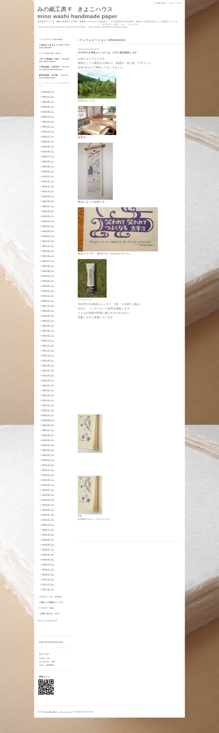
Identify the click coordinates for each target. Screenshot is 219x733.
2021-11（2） (48, 350)
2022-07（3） (48, 321)
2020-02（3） (48, 455)
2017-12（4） (48, 579)
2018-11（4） (48, 530)
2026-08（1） (48, 92)
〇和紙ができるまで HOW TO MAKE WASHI (54, 46)
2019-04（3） (48, 505)
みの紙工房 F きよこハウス (58, 712)
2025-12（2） (48, 131)
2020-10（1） (48, 415)
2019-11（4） (48, 470)
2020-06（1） (48, 435)
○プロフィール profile (50, 597)
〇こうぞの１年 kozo (50, 53)
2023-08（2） (48, 256)
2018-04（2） (48, 564)
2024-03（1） (48, 226)
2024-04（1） (48, 221)
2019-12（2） (48, 465)
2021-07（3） (48, 370)
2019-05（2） (48, 500)
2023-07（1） (48, 261)
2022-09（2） (48, 311)
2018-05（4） (48, 559)
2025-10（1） (48, 141)
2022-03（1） (48, 335)
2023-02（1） (48, 286)
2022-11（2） (48, 301)
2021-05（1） (48, 380)
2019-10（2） (48, 475)
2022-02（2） (48, 340)
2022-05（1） (48, 331)
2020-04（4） (48, 445)
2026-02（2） (48, 121)
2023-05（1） (48, 271)
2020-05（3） (48, 440)
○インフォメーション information (54, 84)
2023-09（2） (48, 251)
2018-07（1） (48, 549)
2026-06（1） (48, 102)
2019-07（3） (48, 490)
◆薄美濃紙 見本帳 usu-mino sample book (53, 76)
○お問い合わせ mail (49, 613)
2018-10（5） (48, 535)
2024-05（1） (48, 216)
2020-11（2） (48, 410)
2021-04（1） (48, 385)
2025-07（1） (48, 156)
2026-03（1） (48, 117)
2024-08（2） (48, 201)
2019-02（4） (48, 515)
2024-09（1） (48, 196)
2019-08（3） (48, 485)
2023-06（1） (48, 266)
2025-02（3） (48, 171)
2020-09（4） (48, 420)
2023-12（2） (48, 241)
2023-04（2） (48, 276)
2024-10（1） (48, 191)
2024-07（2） (48, 206)
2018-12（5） (48, 525)
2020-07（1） (48, 430)
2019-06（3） (48, 495)
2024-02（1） (48, 231)
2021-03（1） (48, 390)
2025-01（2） (48, 176)
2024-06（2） (48, 211)
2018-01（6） (48, 574)
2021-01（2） (48, 400)
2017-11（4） (48, 584)
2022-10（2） (48, 306)
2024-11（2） (48, 186)
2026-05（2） (48, 107)
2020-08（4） (48, 425)
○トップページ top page (51, 39)
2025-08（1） (48, 151)
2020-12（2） (48, 405)
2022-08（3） (48, 316)
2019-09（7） (48, 480)
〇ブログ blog (46, 608)
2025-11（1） (48, 136)
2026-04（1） (48, 112)
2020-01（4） (48, 460)
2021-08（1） (48, 365)
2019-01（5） (48, 520)
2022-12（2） (48, 296)
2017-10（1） (48, 589)
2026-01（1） (48, 126)
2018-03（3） (48, 569)
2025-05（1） (48, 166)
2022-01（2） (48, 345)
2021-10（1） (48, 355)
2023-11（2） (48, 246)
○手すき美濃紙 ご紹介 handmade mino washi (54, 60)
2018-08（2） (48, 544)
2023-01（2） (48, 291)
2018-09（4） (48, 540)
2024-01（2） (48, 236)
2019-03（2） (48, 510)
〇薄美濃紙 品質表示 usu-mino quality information (54, 68)
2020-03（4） (48, 450)
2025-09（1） (48, 146)
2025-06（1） (48, 161)
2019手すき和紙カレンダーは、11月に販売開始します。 (108, 52)
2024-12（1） (48, 181)
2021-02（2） (48, 395)
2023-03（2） (48, 281)
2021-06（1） (48, 375)
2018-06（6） (48, 554)
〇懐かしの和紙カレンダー (53, 602)
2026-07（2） (48, 97)
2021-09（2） (48, 360)
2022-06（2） (48, 326)
